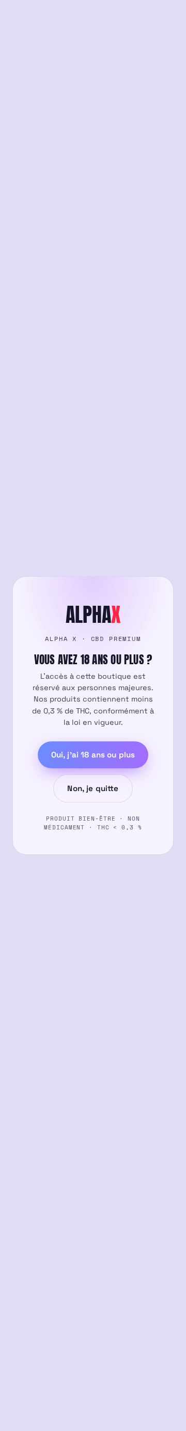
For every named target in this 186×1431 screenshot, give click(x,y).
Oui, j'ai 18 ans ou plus (93, 755)
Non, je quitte (92, 788)
